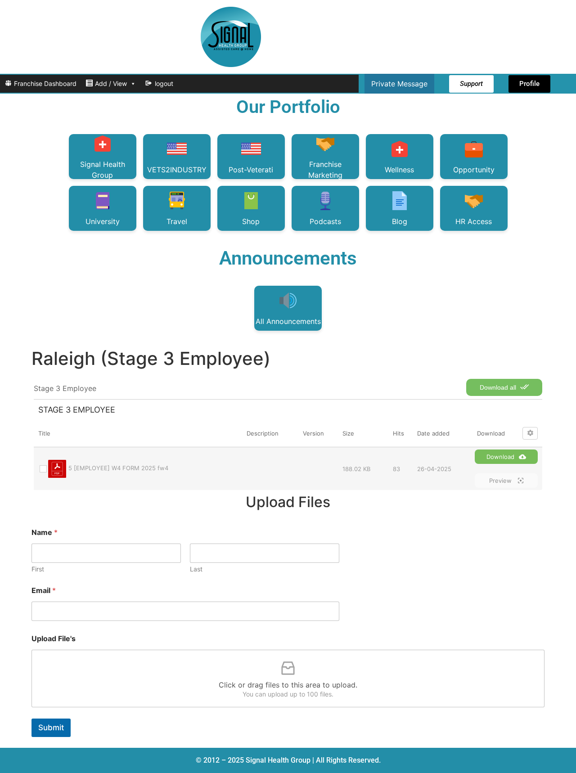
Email (44, 590)
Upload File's (54, 638)
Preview (501, 480)
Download (500, 456)
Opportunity (474, 169)
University (103, 221)
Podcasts (325, 221)
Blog (399, 221)
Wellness (399, 169)
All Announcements (288, 321)
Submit (51, 727)
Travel (176, 221)
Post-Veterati (251, 169)
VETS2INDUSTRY (177, 169)
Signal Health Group (102, 169)
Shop (251, 221)
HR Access (473, 221)
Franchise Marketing (325, 169)
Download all (499, 387)
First (38, 569)
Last (196, 569)
